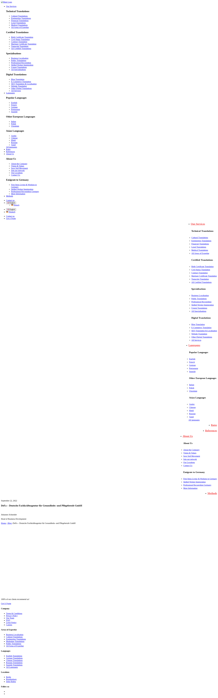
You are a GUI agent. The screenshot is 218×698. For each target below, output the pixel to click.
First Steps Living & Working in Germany (200, 479)
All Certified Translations (21, 48)
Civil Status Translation (20, 39)
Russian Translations (14, 663)
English (14, 103)
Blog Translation (17, 79)
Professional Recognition (21, 63)
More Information (18, 194)
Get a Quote (11, 218)
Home (3, 523)
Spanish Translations (14, 665)
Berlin (8, 677)
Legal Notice (11, 622)
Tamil (13, 145)
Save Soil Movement (19, 168)
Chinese (14, 138)
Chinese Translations (14, 660)
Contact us (10, 200)
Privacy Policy (12, 616)
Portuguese (15, 109)
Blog (10, 523)
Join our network (18, 170)
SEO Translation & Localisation (24, 84)
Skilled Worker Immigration (22, 65)
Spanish (14, 112)
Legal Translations (18, 23)
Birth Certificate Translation (22, 37)
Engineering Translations (21, 18)
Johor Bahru (11, 682)
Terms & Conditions (14, 613)
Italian (13, 121)
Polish (13, 124)
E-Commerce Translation (21, 82)
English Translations (14, 656)
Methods (9, 196)
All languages (11, 147)
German (14, 107)
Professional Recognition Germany (25, 191)
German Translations (14, 658)
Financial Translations (20, 21)
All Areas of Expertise (20, 27)
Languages (10, 93)
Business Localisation (19, 58)
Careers (9, 625)
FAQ (8, 620)
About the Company (19, 164)
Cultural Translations (19, 16)
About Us (10, 154)
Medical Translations (19, 25)
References (10, 152)
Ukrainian (15, 126)
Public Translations (18, 60)
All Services (16, 91)
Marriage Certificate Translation (23, 44)
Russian (14, 142)
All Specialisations (18, 69)
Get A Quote (6, 603)
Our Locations (17, 173)
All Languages (12, 667)
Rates (8, 149)
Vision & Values (17, 166)
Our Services (11, 6)
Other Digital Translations (21, 88)
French (14, 105)
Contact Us (15, 175)
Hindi (13, 140)
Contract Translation (19, 42)
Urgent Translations (19, 67)
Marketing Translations (15, 641)
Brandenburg (11, 679)
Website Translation (19, 86)
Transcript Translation (19, 46)
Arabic (14, 136)
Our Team (10, 618)
